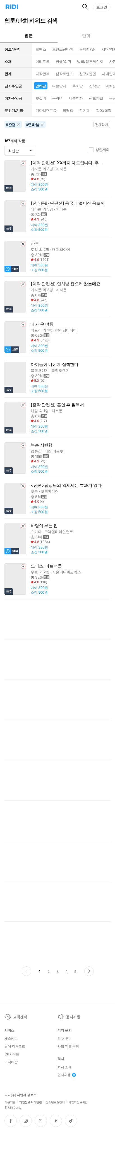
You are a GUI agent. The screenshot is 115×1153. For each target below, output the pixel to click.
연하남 (40, 86)
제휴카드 (11, 1039)
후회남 (77, 86)
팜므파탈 (96, 98)
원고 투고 (64, 1039)
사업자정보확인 (78, 1101)
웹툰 (29, 35)
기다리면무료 (45, 110)
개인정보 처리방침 (30, 1101)
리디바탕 (11, 1062)
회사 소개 (64, 1067)
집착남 (94, 86)
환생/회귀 (63, 61)
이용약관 (10, 1101)
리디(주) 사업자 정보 (18, 1095)
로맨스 (40, 49)
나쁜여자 (76, 98)
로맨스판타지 (62, 49)
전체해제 (102, 124)
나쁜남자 (59, 86)
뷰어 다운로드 (14, 1046)
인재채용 (64, 1075)
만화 (86, 35)
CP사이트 (11, 1054)
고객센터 (20, 1017)
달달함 (68, 110)
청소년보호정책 (55, 1101)
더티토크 (42, 61)
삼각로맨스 (64, 73)
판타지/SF (87, 49)
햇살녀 (40, 98)
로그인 (101, 7)
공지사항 (73, 1017)
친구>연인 (87, 73)
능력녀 (57, 98)
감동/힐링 (103, 110)
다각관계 (42, 73)
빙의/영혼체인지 (90, 61)
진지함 (84, 110)
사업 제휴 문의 (68, 1046)
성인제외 (102, 149)
